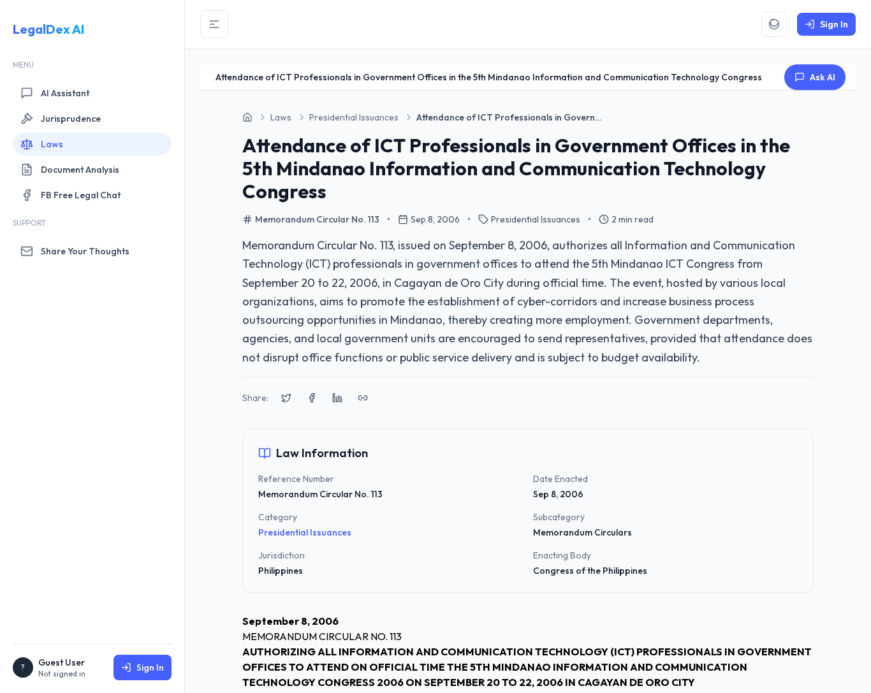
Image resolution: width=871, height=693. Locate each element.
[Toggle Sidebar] (214, 24)
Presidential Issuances (304, 532)
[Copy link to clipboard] (363, 398)
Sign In (150, 667)
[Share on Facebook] (312, 398)
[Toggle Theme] (774, 24)
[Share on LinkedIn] (337, 398)
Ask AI (822, 77)
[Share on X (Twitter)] (286, 398)
